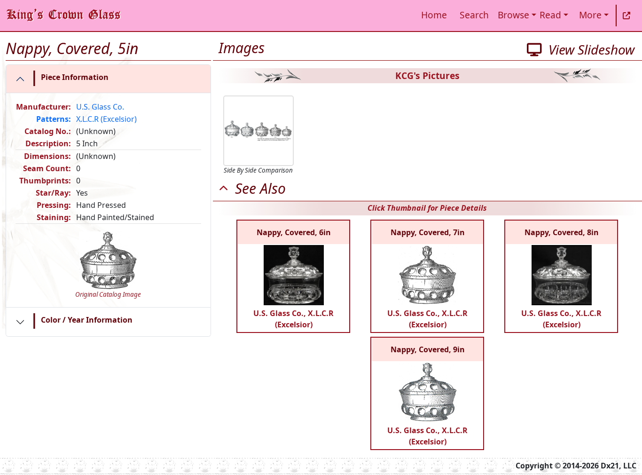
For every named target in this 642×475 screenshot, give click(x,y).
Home (434, 14)
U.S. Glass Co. (100, 107)
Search (474, 14)
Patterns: (53, 119)
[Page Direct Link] (626, 15)
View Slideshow (588, 49)
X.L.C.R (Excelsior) (106, 119)
